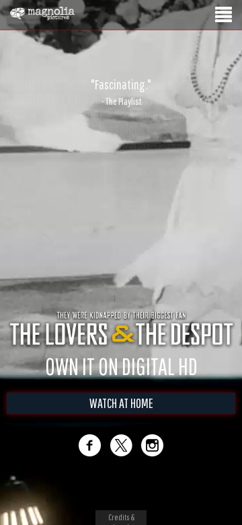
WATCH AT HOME (121, 403)
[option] (121, 92)
